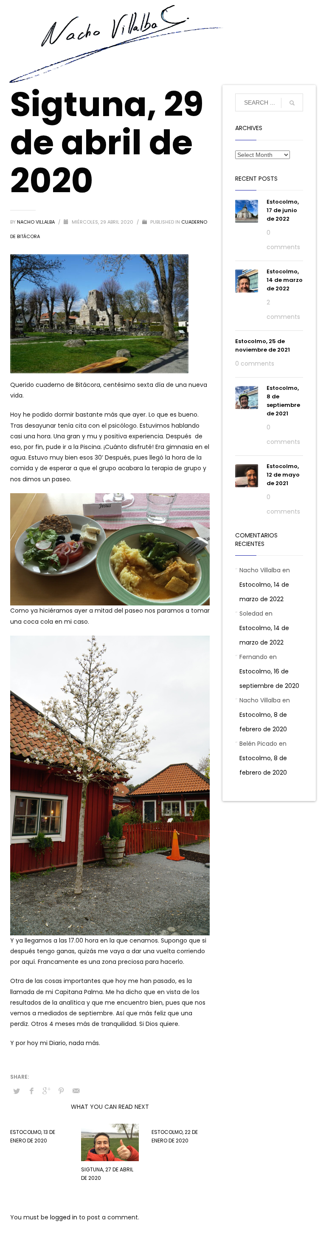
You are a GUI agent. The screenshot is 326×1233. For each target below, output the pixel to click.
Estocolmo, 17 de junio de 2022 (283, 210)
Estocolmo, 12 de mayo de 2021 (283, 474)
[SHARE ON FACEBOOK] (31, 1091)
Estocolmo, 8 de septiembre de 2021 (283, 401)
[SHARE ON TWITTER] (16, 1091)
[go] (292, 103)
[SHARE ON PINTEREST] (61, 1091)
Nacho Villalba (36, 222)
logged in (64, 1217)
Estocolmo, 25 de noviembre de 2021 (262, 345)
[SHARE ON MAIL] (76, 1091)
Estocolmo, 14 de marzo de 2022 (285, 280)
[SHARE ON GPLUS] (46, 1091)
